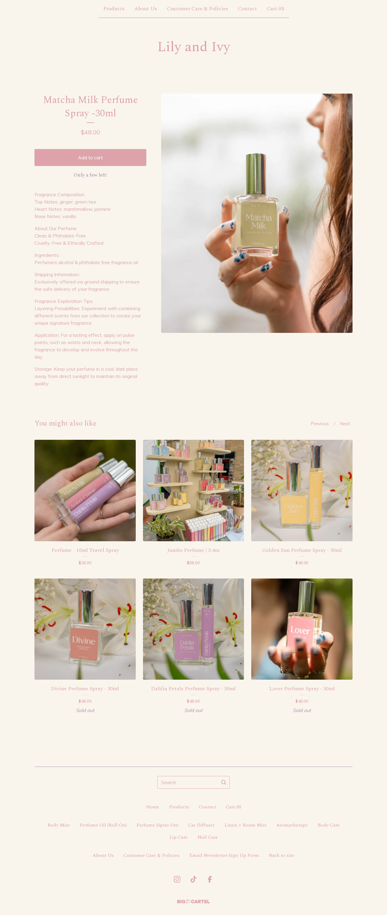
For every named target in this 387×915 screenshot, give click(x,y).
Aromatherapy (292, 825)
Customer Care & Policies (197, 9)
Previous (320, 423)
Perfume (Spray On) (157, 825)
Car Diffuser (201, 825)
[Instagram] (177, 879)
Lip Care (178, 837)
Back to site (281, 855)
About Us (145, 9)
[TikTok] (193, 879)
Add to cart (90, 157)
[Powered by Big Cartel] (193, 901)
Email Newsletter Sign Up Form (224, 855)
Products (114, 9)
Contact (247, 9)
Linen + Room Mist (245, 825)
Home (152, 807)
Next (345, 423)
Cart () (275, 9)
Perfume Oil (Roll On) (103, 825)
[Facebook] (210, 879)
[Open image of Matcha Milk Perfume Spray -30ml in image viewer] (257, 213)
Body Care (328, 825)
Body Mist (58, 825)
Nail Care (207, 837)
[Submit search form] (223, 782)
